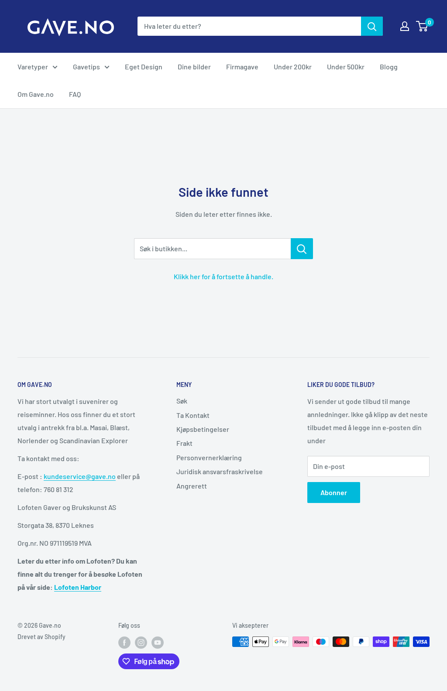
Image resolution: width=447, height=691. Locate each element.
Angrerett (191, 486)
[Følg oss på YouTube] (157, 642)
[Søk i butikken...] (302, 248)
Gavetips (86, 66)
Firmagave (242, 66)
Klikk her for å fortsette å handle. (223, 276)
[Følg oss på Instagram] (141, 642)
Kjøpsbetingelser (202, 429)
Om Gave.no (35, 94)
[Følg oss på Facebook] (124, 642)
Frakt (184, 443)
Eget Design (143, 66)
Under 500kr (345, 66)
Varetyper (32, 66)
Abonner (333, 492)
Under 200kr (293, 66)
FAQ (75, 94)
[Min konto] (404, 26)
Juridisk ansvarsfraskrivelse (219, 471)
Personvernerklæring (209, 457)
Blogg (389, 66)
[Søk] (372, 26)
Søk (181, 401)
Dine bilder (194, 66)
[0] (422, 26)
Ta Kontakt (193, 415)
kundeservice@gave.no (80, 476)
